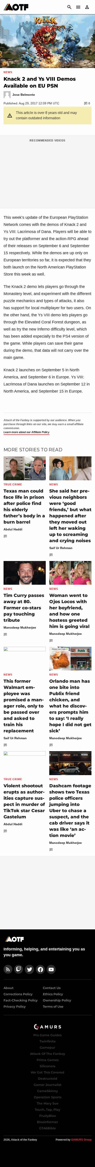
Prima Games (48, 1060)
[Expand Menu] (78, 7)
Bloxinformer (47, 1122)
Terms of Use (53, 1007)
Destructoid (47, 1079)
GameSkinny (47, 1091)
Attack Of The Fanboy (47, 1054)
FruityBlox (47, 1116)
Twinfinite (48, 1041)
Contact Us (52, 988)
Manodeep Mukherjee (20, 627)
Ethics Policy (53, 994)
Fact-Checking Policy (21, 1000)
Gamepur (47, 1048)
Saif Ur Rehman (60, 548)
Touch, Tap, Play (47, 1110)
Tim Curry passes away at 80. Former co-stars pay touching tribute (24, 608)
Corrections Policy (18, 994)
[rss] (8, 969)
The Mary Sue (48, 1103)
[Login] (87, 7)
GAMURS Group (81, 1139)
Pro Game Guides (47, 1035)
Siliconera (47, 1066)
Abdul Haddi (13, 529)
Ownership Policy (57, 1000)
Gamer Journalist (47, 1085)
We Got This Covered (47, 1072)
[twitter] (29, 969)
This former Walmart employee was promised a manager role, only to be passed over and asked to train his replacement (24, 705)
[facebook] (40, 969)
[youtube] (51, 969)
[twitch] (18, 969)
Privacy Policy (15, 1007)
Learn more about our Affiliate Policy (26, 432)
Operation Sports (47, 1097)
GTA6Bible (47, 1128)
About (8, 988)
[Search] (69, 7)
